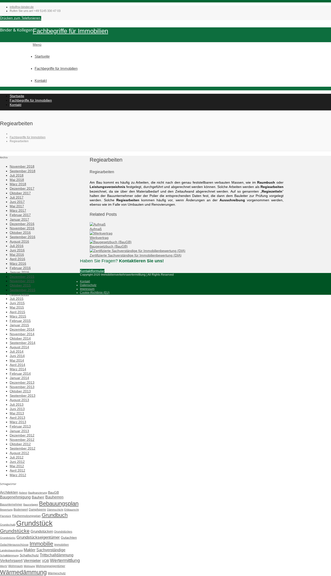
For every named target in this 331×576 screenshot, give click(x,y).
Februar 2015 (20, 321)
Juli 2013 (17, 404)
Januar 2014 (19, 378)
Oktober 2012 (20, 444)
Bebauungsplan (59, 503)
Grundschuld (7, 524)
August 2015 (19, 294)
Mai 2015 (17, 307)
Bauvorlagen (30, 504)
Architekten (9, 492)
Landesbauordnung (11, 550)
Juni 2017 (17, 202)
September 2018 (22, 171)
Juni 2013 (17, 409)
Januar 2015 (19, 325)
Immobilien (61, 544)
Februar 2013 (20, 426)
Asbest (23, 492)
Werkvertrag (99, 238)
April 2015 (17, 312)
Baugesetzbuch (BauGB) (109, 246)
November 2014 (22, 334)
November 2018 (22, 166)
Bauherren (54, 497)
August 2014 (19, 347)
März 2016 (18, 263)
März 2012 (18, 475)
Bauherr (38, 497)
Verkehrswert (11, 560)
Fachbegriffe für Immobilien (70, 31)
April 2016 (17, 259)
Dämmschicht (55, 509)
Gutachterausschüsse (14, 544)
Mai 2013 (17, 413)
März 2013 (18, 422)
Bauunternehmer (11, 504)
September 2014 (22, 343)
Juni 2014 (17, 356)
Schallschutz (29, 555)
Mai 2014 (17, 360)
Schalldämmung (9, 555)
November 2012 (22, 440)
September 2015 (22, 290)
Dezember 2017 (22, 188)
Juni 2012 (17, 462)
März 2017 (18, 210)
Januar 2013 (19, 431)
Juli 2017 (17, 197)
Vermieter (32, 560)
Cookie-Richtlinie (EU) (95, 292)
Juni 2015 (17, 303)
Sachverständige (50, 550)
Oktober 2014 (20, 338)
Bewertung (6, 509)
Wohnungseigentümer (50, 566)
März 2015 (18, 316)
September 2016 (22, 237)
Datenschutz (88, 285)
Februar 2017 (20, 215)
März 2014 (18, 369)
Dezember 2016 (22, 224)
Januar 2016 (19, 272)
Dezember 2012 (22, 435)
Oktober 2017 (20, 193)
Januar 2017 (19, 219)
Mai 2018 (17, 180)
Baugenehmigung (15, 497)
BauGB (53, 492)
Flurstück (5, 515)
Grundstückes (63, 531)
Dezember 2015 (22, 277)
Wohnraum (15, 566)
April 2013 (17, 418)
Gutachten (69, 537)
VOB (45, 561)
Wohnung (29, 566)
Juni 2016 (17, 250)
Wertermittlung (65, 560)
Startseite (42, 56)
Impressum (87, 289)
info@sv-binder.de (22, 7)
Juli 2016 (17, 246)
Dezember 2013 (22, 382)
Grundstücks (8, 537)
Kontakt (41, 80)
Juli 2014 (17, 351)
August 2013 (19, 400)
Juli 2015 (17, 299)
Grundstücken (42, 531)
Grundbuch (55, 515)
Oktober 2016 (20, 232)
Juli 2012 (17, 457)
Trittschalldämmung (56, 555)
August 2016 (19, 241)
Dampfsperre (37, 509)
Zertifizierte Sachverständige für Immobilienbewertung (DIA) (135, 255)
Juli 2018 (17, 175)
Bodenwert (21, 509)
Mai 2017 (17, 206)
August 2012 (19, 453)
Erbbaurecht (71, 509)
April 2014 (17, 365)
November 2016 (22, 228)
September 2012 (22, 448)
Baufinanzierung (37, 492)
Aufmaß (96, 229)
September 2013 (22, 395)
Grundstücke (15, 531)
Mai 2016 (17, 255)
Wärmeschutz (57, 573)
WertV (3, 566)
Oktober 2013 (20, 391)
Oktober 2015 (20, 285)
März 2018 (18, 184)
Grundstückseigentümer (38, 537)
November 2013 (22, 387)
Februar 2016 (20, 268)
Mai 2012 (17, 466)
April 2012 (17, 470)
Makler (29, 550)
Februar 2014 (20, 373)
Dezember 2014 (22, 329)
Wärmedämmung (23, 572)
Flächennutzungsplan (26, 516)
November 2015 (22, 281)
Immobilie (41, 544)
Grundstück (34, 523)
